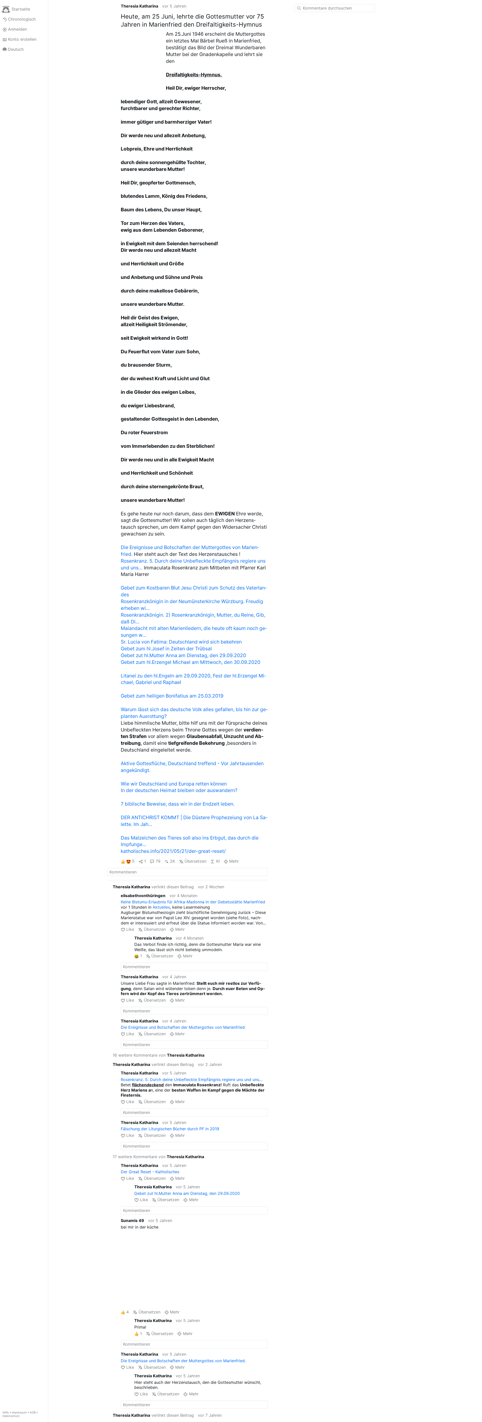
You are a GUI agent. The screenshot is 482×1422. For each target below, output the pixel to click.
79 (158, 861)
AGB (33, 1412)
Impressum (19, 1412)
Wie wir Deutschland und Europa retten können (174, 784)
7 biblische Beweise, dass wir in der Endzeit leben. (177, 804)
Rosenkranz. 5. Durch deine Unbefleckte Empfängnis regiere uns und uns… (191, 1079)
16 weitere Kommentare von (158, 1055)
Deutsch (16, 49)
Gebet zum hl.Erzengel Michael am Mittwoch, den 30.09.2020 (190, 662)
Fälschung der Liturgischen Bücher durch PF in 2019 (170, 1128)
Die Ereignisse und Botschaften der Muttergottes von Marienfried (183, 1027)
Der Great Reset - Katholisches (150, 1171)
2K (172, 861)
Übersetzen (195, 861)
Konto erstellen (22, 39)
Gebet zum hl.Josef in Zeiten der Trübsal (166, 649)
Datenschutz (11, 1416)
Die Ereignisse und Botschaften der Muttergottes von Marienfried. (183, 1360)
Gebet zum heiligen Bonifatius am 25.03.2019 (172, 696)
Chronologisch (22, 19)
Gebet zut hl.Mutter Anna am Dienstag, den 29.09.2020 (183, 655)
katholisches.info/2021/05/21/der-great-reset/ (173, 851)
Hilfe (6, 1412)
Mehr (234, 861)
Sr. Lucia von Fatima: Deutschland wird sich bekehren (181, 642)
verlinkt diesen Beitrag (153, 886)
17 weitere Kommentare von (158, 1156)
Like (130, 929)
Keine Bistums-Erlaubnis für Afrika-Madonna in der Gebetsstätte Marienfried (193, 901)
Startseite (21, 9)
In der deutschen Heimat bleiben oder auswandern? (179, 790)
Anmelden (17, 29)
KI (217, 861)
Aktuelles (161, 907)
